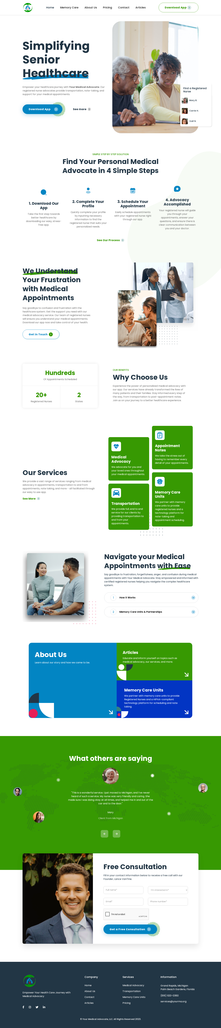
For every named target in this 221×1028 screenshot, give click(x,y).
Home (50, 7)
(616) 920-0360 (170, 995)
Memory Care (69, 7)
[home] (28, 7)
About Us (90, 7)
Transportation (132, 991)
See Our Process (108, 240)
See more (79, 109)
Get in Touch (38, 334)
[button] (151, 597)
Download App (176, 7)
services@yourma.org (173, 1001)
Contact (123, 7)
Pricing (107, 7)
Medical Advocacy (133, 985)
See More (29, 498)
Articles (140, 7)
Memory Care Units (134, 997)
